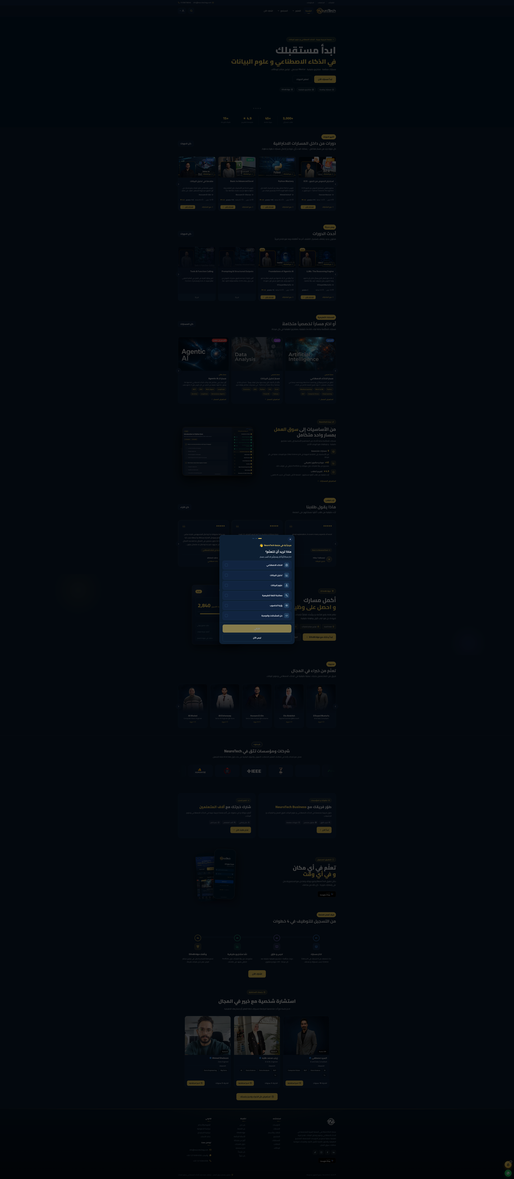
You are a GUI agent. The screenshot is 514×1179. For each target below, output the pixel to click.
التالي (257, 629)
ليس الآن (257, 638)
